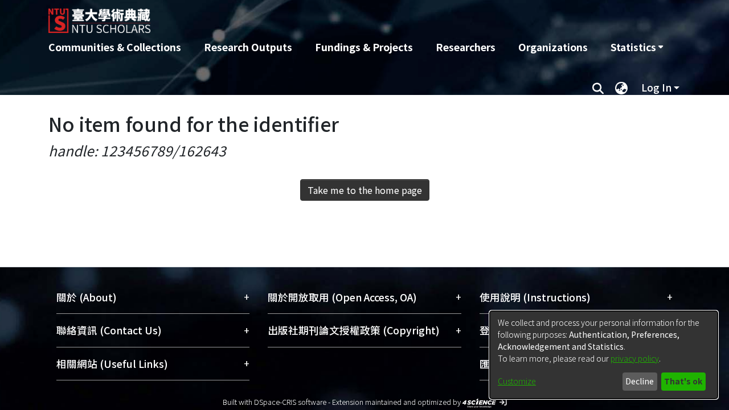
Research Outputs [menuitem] (248, 47)
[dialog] (604, 355)
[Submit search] (598, 87)
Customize (517, 381)
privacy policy (635, 358)
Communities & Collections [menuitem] (114, 47)
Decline (639, 381)
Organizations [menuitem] (553, 47)
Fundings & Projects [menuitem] (364, 47)
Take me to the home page (365, 190)
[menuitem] (637, 47)
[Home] (303, 16)
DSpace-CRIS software (290, 401)
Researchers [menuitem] (465, 47)
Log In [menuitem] (656, 87)
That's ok (683, 381)
